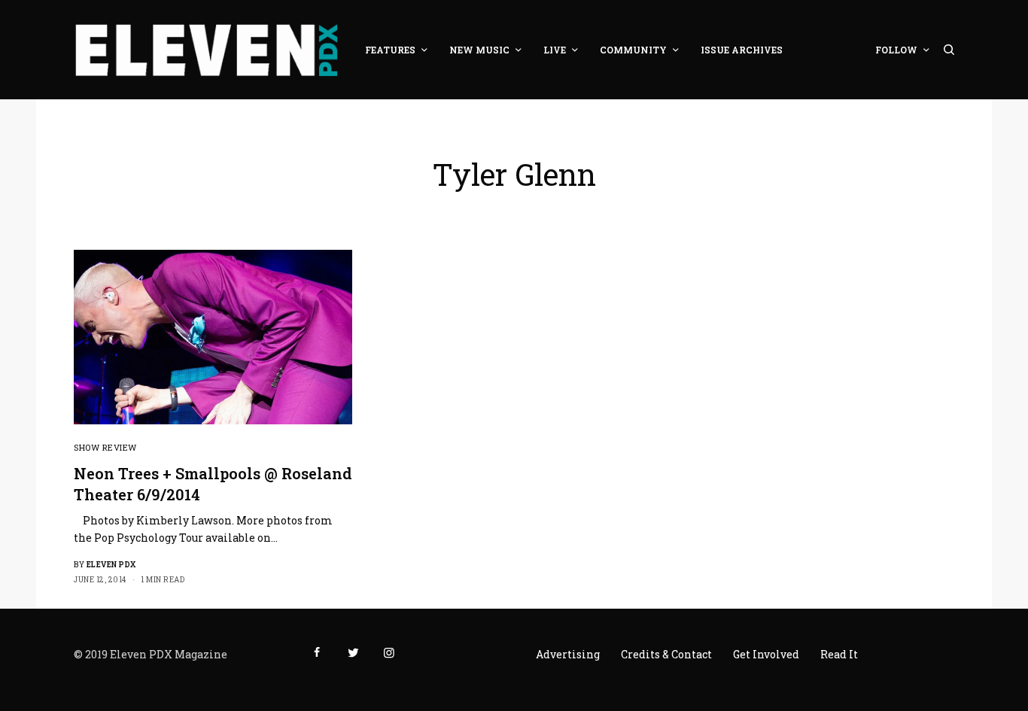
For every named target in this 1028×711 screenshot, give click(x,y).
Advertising (568, 654)
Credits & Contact (666, 654)
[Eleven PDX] (206, 50)
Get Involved (766, 654)
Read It (839, 654)
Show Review (105, 447)
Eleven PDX (111, 565)
